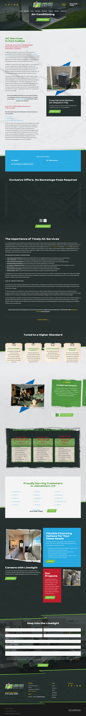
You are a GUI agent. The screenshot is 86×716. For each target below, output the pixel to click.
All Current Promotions (43, 226)
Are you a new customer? (11, 644)
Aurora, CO (15, 495)
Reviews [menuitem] (57, 11)
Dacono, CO (16, 505)
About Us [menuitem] (26, 11)
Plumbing (54, 692)
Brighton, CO (59, 498)
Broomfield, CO (16, 501)
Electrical (54, 695)
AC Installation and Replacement (15, 120)
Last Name (46, 627)
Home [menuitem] (21, 11)
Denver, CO (37, 505)
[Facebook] (6, 4)
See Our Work (50, 597)
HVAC (53, 690)
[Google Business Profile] (17, 4)
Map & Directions (32, 691)
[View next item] (45, 220)
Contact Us (52, 510)
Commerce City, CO (61, 501)
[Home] (43, 4)
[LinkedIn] (14, 4)
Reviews (54, 697)
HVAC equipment (54, 246)
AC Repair (9, 116)
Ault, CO (58, 491)
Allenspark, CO (16, 491)
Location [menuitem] (50, 11)
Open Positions (11, 578)
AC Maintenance (11, 118)
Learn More (50, 561)
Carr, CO (37, 501)
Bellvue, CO (37, 495)
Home (53, 686)
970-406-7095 (74, 4)
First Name (7, 627)
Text (19, 208)
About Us (54, 688)
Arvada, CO (37, 491)
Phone (6, 633)
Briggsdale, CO (38, 498)
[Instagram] (8, 4)
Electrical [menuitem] (44, 11)
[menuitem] (25, 160)
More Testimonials (67, 415)
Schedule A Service (43, 19)
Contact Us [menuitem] (63, 11)
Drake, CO (58, 505)
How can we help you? (10, 650)
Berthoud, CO (59, 495)
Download (29, 208)
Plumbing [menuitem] (37, 11)
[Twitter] (11, 4)
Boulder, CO (16, 498)
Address (7, 638)
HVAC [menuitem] (32, 11)
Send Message (43, 665)
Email (23, 208)
